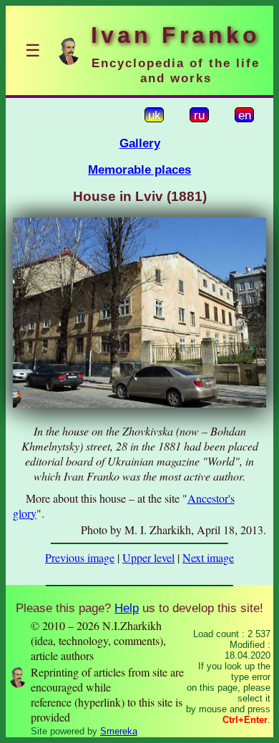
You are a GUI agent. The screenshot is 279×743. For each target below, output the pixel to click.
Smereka (118, 731)
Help (126, 608)
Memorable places (139, 169)
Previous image (79, 557)
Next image (208, 557)
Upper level (148, 557)
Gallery (139, 143)
